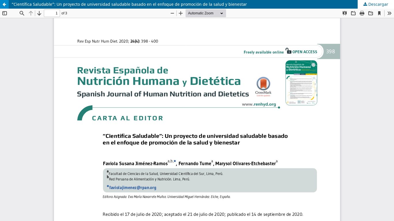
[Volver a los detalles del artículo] (4, 4)
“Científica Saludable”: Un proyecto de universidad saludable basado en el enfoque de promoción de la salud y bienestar (129, 4)
